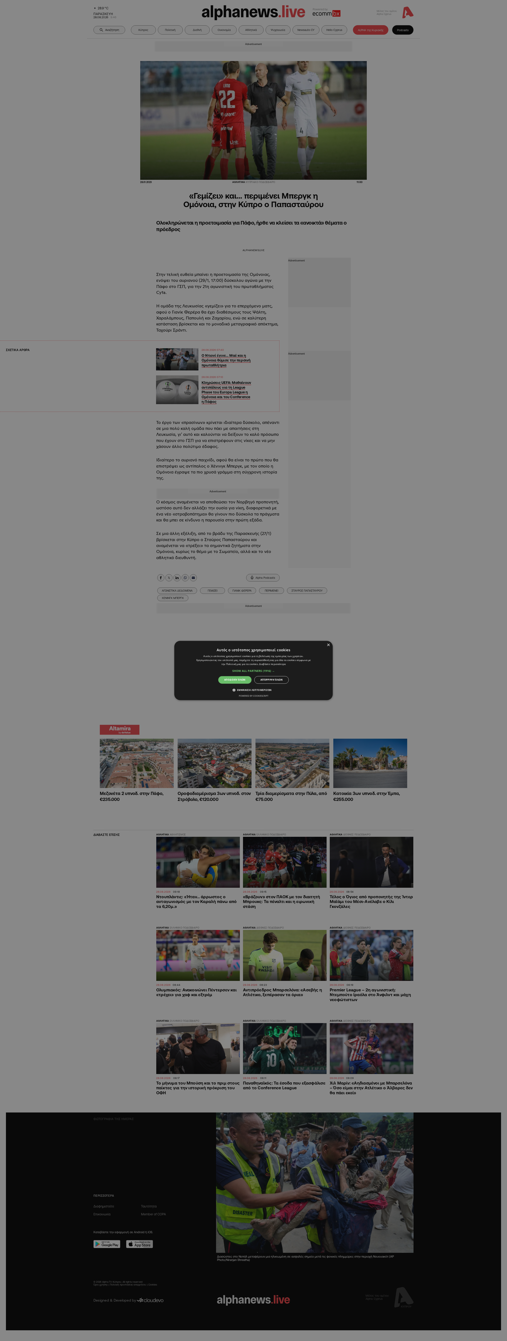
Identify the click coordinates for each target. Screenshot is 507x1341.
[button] (253, 671)
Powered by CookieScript (253, 695)
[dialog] (253, 670)
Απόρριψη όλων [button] (271, 679)
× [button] (328, 645)
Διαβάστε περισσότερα (272, 664)
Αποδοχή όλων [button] (235, 679)
